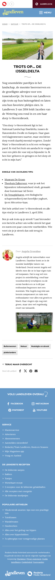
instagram (42, 403)
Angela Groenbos (31, 251)
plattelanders (10, 352)
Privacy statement (34, 559)
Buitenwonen (10, 346)
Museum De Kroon (15, 179)
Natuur (14, 24)
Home (4, 24)
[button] (44, 4)
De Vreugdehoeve (14, 194)
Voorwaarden (38, 562)
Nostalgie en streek (40, 346)
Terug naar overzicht (18, 364)
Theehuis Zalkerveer (16, 183)
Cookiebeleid (27, 562)
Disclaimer (21, 559)
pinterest (18, 410)
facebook (17, 403)
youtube (42, 410)
